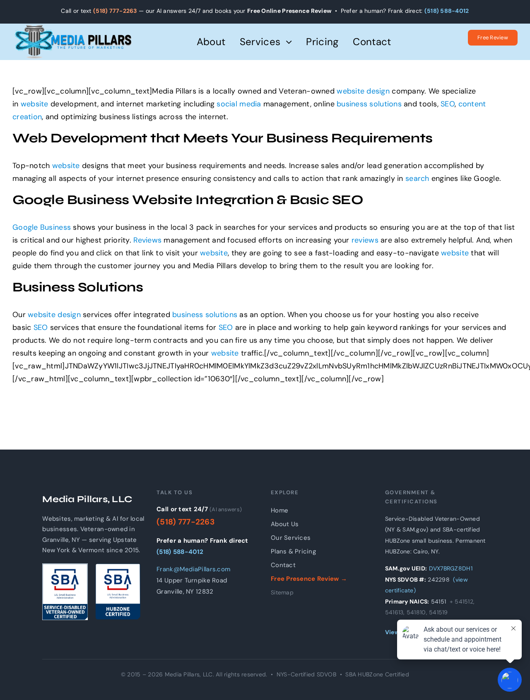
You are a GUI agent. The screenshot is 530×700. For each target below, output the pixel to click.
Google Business (41, 227)
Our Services (291, 538)
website (350, 91)
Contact (283, 565)
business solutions (369, 104)
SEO (448, 104)
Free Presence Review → (309, 579)
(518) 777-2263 (115, 10)
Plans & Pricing (293, 551)
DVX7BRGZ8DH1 (450, 568)
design (378, 91)
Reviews (147, 240)
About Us (285, 524)
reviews (365, 240)
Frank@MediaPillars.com (193, 569)
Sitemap (282, 592)
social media (239, 104)
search (417, 178)
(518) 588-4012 (446, 10)
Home (279, 510)
